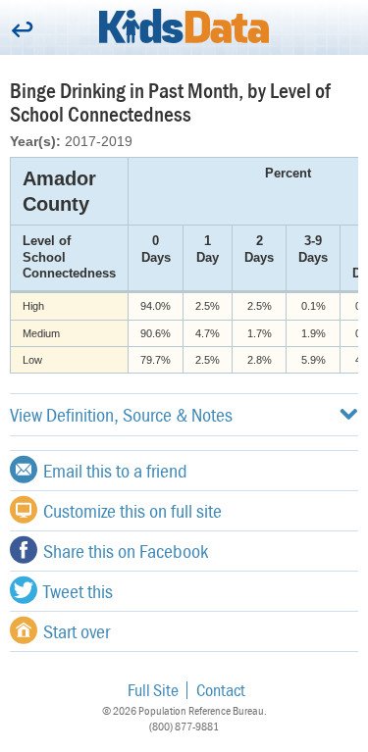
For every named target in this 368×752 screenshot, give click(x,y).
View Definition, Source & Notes (121, 414)
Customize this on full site (132, 510)
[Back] (22, 31)
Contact (220, 689)
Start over (76, 631)
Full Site (153, 689)
